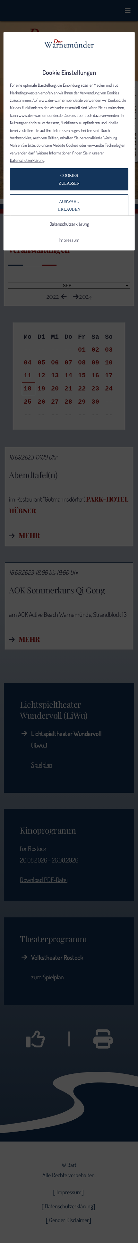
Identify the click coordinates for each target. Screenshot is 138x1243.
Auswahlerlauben (69, 205)
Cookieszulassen (69, 179)
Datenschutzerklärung (27, 160)
